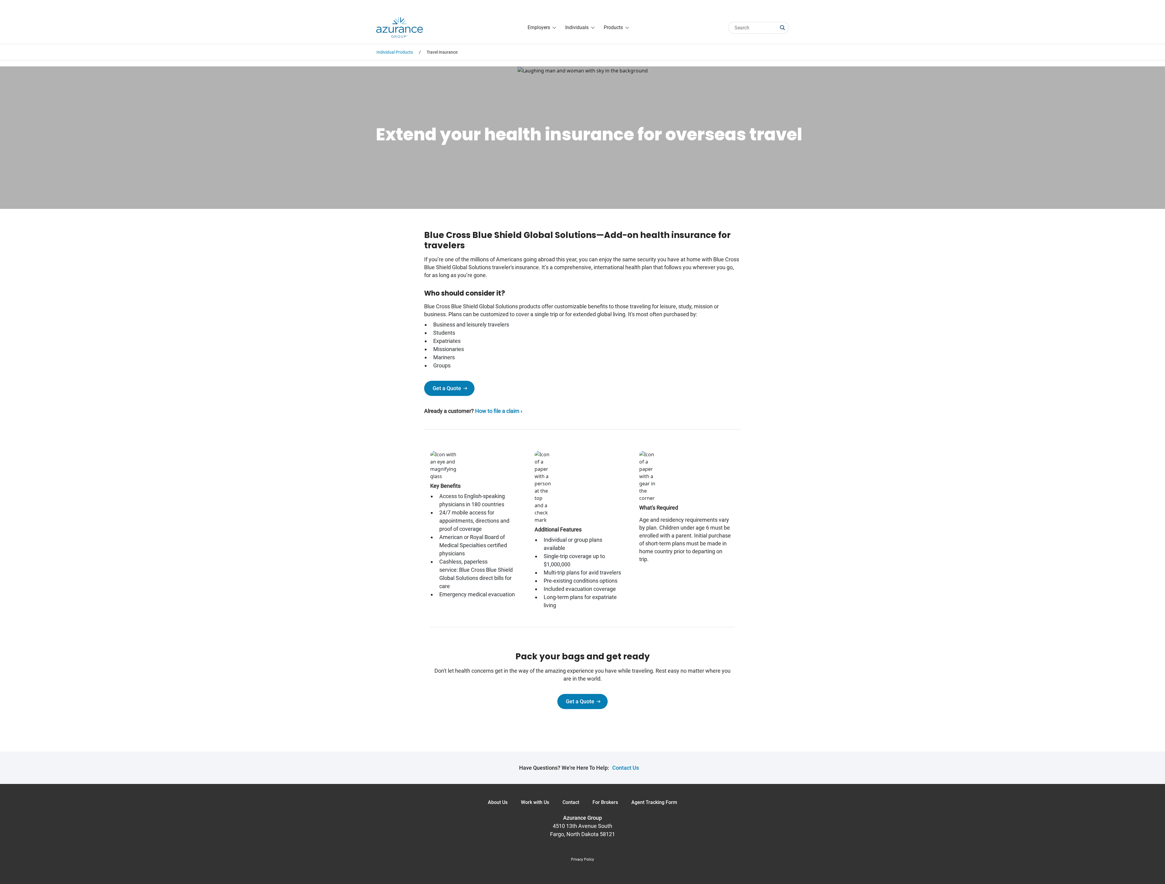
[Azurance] (399, 27)
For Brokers (605, 802)
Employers (539, 27)
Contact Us (625, 768)
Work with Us (535, 802)
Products (613, 27)
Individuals (577, 27)
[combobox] (754, 28)
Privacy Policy (582, 859)
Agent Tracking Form (654, 802)
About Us (498, 802)
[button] (784, 28)
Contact (570, 802)
